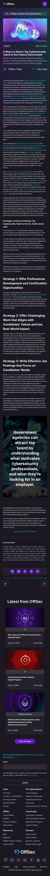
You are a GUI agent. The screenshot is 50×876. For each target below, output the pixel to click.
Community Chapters (34, 815)
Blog (7, 14)
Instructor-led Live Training (36, 806)
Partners (30, 830)
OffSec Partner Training (12, 841)
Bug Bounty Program (34, 822)
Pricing (5, 806)
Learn (5, 789)
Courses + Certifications (12, 796)
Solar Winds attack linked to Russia (28, 143)
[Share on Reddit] (31, 571)
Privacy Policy (32, 775)
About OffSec (8, 815)
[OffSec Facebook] (31, 860)
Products (6, 793)
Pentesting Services (34, 799)
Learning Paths (9, 803)
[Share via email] (12, 571)
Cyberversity (8, 844)
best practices (30, 152)
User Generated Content (35, 818)
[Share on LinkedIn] (19, 571)
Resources (8, 830)
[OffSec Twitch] (5, 860)
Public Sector (31, 834)
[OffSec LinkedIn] (25, 860)
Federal (6, 46)
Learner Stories (32, 825)
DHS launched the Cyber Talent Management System (26, 180)
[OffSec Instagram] (12, 860)
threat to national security (21, 96)
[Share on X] (25, 571)
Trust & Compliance (29, 867)
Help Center (7, 825)
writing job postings (14, 375)
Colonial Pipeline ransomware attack (15, 146)
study (16, 230)
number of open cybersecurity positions (19, 172)
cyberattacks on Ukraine (37, 146)
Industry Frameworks (34, 796)
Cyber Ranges (31, 793)
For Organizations (34, 789)
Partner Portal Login (34, 844)
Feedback (6, 867)
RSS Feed (43, 867)
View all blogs (25, 741)
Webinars (6, 837)
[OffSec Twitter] (38, 860)
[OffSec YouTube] (18, 860)
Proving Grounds (9, 799)
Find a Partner (31, 837)
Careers (6, 818)
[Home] (25, 851)
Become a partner (33, 841)
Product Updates (10, 822)
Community (31, 811)
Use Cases (30, 803)
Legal (16, 867)
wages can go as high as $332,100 (30, 189)
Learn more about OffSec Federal (25, 531)
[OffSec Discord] (44, 860)
